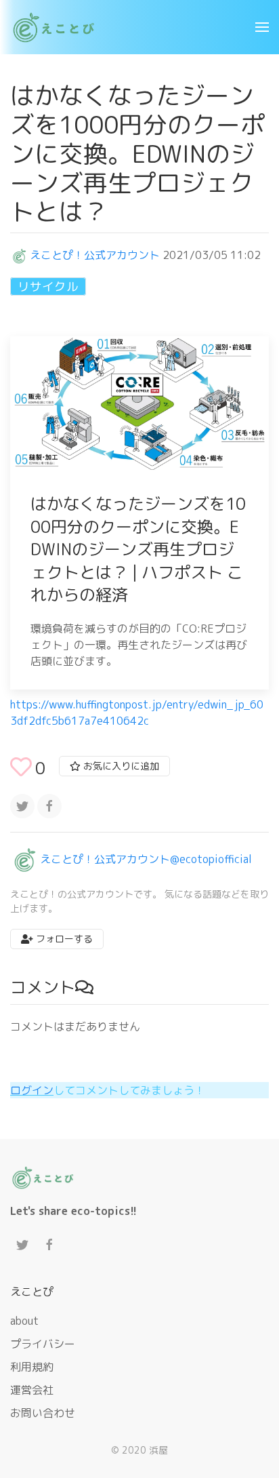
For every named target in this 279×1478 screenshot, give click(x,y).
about (24, 1320)
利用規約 (31, 1366)
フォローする (63, 938)
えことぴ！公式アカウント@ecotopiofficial (146, 858)
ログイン (31, 1090)
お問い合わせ (42, 1412)
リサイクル (48, 286)
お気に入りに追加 (120, 765)
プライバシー (42, 1343)
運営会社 (31, 1389)
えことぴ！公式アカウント (95, 254)
